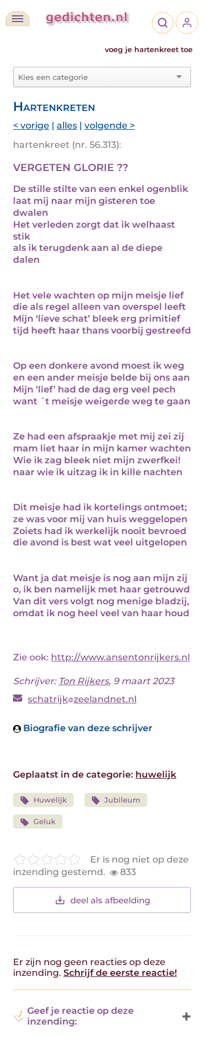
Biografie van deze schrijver (86, 728)
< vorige (31, 125)
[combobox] (95, 77)
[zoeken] (162, 22)
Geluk (44, 821)
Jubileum (122, 800)
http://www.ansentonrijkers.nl (120, 657)
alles (67, 125)
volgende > (109, 125)
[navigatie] (17, 18)
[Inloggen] (187, 22)
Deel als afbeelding (110, 900)
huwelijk (155, 774)
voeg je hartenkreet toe (149, 49)
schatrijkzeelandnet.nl (82, 699)
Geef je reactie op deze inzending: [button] (80, 1016)
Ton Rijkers (83, 681)
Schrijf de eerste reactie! (120, 972)
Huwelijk (50, 800)
